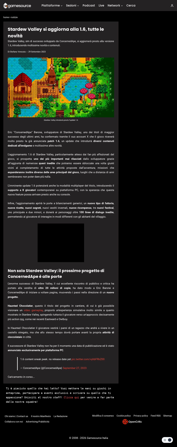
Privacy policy (141, 415)
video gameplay (33, 310)
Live (101, 5)
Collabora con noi (14, 421)
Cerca (131, 5)
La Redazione (60, 416)
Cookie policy (124, 415)
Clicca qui (71, 397)
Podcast (89, 5)
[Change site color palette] (167, 440)
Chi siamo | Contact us (16, 416)
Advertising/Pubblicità (37, 421)
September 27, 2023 (75, 368)
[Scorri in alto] (167, 434)
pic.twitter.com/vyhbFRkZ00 (88, 359)
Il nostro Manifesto (41, 416)
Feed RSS (156, 415)
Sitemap (167, 415)
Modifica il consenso (103, 415)
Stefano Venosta (18, 51)
